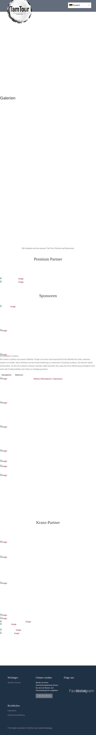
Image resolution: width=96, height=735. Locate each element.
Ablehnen (19, 375)
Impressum (57, 379)
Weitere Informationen (43, 379)
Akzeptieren (6, 375)
